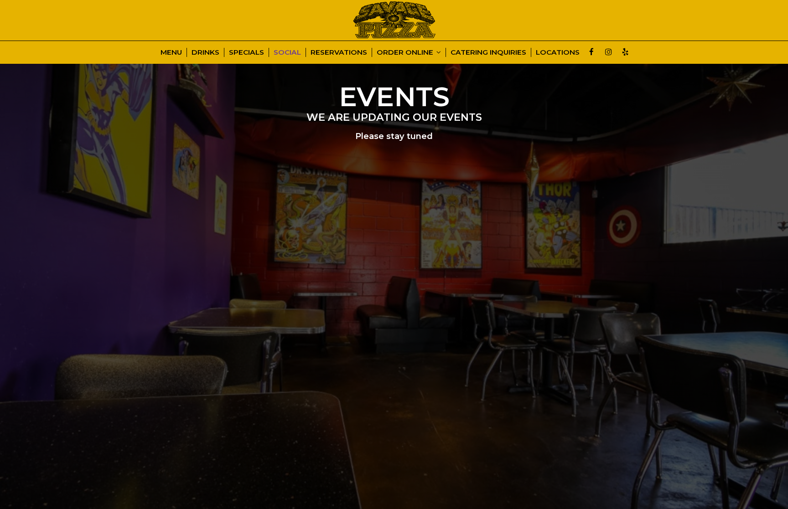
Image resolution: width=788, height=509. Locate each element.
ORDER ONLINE (406, 52)
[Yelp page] (625, 52)
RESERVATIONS (339, 52)
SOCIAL (287, 52)
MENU (171, 52)
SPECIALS (246, 52)
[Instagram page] (608, 52)
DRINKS (205, 52)
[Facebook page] (591, 52)
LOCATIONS (558, 52)
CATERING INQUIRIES (488, 52)
